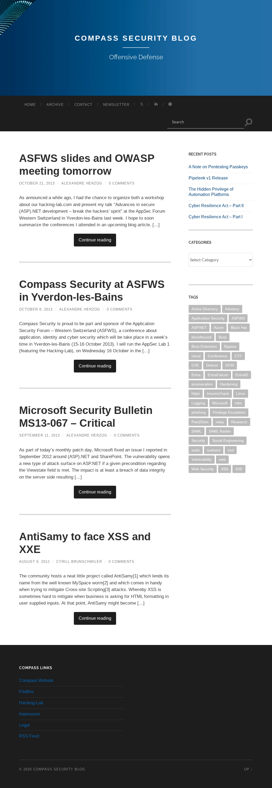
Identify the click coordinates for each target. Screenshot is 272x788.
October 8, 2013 (36, 309)
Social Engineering (228, 440)
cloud (196, 356)
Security (198, 440)
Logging (198, 403)
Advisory (232, 309)
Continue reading (95, 240)
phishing (199, 412)
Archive (55, 105)
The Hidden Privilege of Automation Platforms (211, 192)
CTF (238, 356)
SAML (197, 431)
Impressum (29, 714)
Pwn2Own (200, 422)
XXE (239, 469)
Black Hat (239, 327)
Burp (223, 337)
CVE (195, 365)
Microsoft (220, 403)
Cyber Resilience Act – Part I (216, 217)
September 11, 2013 (39, 435)
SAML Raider (220, 431)
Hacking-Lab (31, 703)
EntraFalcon (218, 375)
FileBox (26, 691)
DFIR (229, 365)
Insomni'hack (218, 393)
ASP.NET (199, 327)
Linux (240, 393)
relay (220, 422)
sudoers (213, 450)
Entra (196, 375)
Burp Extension (204, 346)
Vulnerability (202, 459)
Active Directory (205, 309)
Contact (83, 105)
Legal (24, 725)
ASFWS (238, 318)
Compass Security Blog (136, 38)
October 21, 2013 (37, 183)
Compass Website (36, 680)
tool (231, 450)
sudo (196, 450)
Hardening (228, 384)
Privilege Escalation (229, 412)
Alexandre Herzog (81, 183)
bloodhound (201, 337)
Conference (217, 356)
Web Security (203, 469)
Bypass (230, 346)
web (222, 459)
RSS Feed (29, 736)
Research (239, 422)
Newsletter (116, 105)
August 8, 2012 (34, 562)
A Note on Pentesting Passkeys (218, 167)
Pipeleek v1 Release (208, 178)
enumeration (202, 384)
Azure (219, 327)
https (196, 393)
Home (30, 105)
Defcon (212, 365)
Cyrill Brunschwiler (79, 562)
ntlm (238, 403)
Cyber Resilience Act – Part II (216, 205)
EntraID (241, 375)
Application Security (208, 318)
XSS (224, 469)
